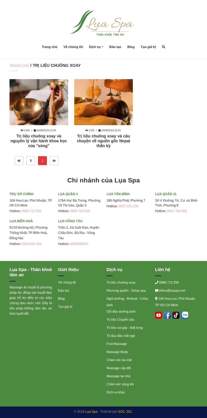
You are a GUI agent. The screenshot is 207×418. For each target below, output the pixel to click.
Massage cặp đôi (119, 368)
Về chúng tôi (73, 47)
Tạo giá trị (148, 47)
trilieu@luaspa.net (172, 290)
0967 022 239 (128, 206)
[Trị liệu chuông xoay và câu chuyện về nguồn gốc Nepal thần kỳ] (103, 102)
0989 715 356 (31, 211)
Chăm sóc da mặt (119, 360)
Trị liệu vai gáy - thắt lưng (125, 327)
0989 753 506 (80, 211)
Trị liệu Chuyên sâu (120, 319)
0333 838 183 (31, 244)
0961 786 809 (177, 211)
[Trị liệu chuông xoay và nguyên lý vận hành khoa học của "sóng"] (39, 102)
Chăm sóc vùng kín (120, 384)
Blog (131, 47)
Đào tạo (115, 47)
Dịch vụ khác (116, 392)
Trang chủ (49, 47)
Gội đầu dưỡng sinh (121, 311)
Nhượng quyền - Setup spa (126, 290)
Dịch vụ (95, 47)
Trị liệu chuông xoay (121, 282)
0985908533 (79, 244)
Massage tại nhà (118, 376)
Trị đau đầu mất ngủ (121, 335)
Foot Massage (117, 344)
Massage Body (117, 352)
